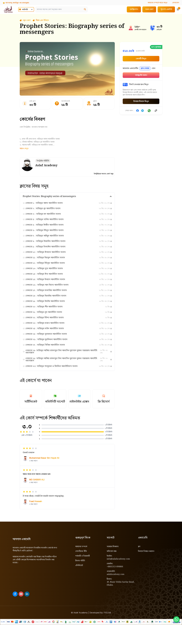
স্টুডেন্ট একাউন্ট (166, 9)
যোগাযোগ (175, 2)
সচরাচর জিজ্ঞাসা (112, 546)
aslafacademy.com (115, 574)
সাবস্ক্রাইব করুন (141, 75)
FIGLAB (107, 612)
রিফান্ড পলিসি (80, 560)
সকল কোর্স (149, 9)
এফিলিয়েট (79, 565)
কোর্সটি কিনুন (141, 58)
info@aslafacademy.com (118, 559)
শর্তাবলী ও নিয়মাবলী (82, 556)
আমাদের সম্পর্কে (81, 546)
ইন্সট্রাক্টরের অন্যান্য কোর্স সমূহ (103, 174)
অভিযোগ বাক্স (111, 551)
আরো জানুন (157, 2)
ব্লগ (139, 546)
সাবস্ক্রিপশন (134, 9)
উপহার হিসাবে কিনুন (141, 101)
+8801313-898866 (115, 566)
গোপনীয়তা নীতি (81, 551)
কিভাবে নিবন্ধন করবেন (146, 551)
